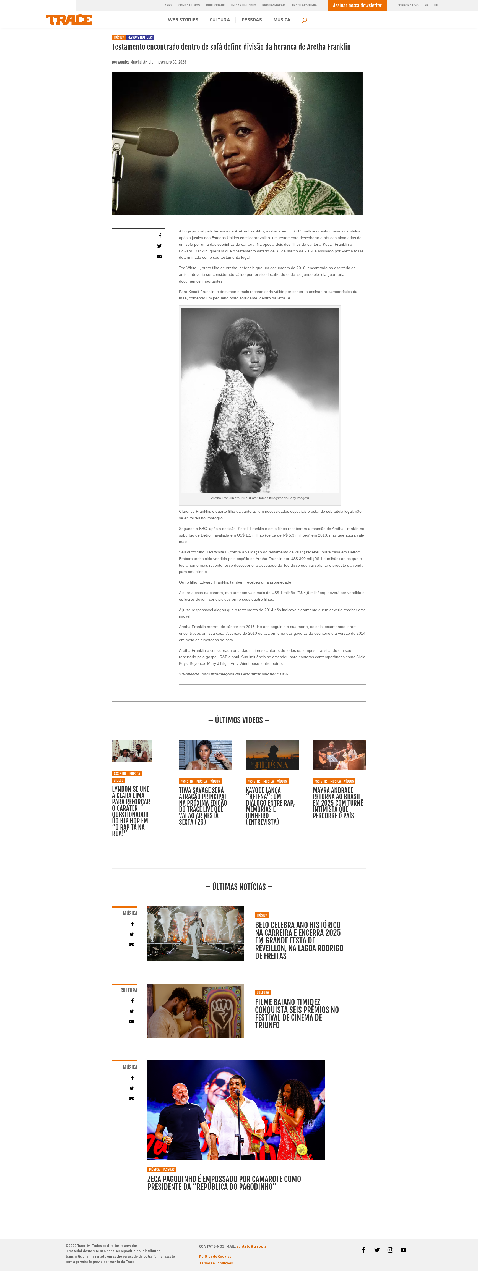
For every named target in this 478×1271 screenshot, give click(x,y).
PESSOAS (252, 20)
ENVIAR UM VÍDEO (243, 5)
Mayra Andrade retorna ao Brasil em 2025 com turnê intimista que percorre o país (338, 803)
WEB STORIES (183, 20)
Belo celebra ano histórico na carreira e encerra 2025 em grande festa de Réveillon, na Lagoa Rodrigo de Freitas (299, 940)
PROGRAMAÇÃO (273, 5)
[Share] (158, 235)
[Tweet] (158, 246)
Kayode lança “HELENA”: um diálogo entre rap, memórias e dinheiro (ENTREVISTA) (270, 806)
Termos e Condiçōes (216, 1263)
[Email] (158, 256)
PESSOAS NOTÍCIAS (140, 37)
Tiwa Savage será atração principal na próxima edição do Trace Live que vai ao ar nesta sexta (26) (203, 806)
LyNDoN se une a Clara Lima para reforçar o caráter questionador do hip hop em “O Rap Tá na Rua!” (131, 811)
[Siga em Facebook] (363, 1250)
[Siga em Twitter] (377, 1250)
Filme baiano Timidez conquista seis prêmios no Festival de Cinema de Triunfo (297, 1013)
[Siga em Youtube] (403, 1250)
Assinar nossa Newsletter (357, 5)
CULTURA (220, 20)
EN (436, 5)
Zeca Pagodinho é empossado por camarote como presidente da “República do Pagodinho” (224, 1183)
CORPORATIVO (408, 5)
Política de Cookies (215, 1257)
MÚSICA (282, 20)
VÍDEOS (118, 780)
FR (426, 5)
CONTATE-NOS (189, 5)
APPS (168, 5)
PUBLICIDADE (215, 5)
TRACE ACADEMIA (304, 5)
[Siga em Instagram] (390, 1250)
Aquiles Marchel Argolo (136, 62)
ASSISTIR (120, 774)
